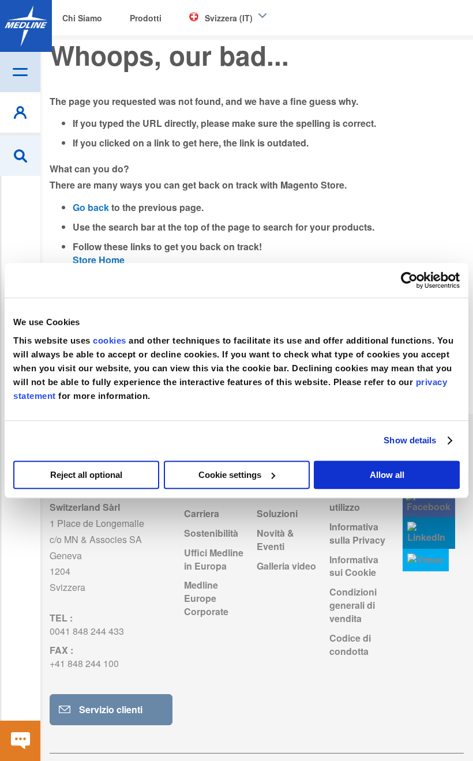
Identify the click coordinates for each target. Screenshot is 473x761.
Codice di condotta (350, 644)
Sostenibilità (211, 533)
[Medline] (26, 26)
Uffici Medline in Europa (213, 559)
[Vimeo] (426, 560)
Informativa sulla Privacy (357, 533)
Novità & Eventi (275, 539)
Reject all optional (86, 475)
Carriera (201, 513)
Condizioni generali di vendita (353, 605)
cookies (111, 340)
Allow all (387, 475)
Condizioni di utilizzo (358, 500)
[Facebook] (429, 502)
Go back (91, 207)
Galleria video (286, 565)
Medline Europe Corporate (206, 598)
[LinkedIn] (429, 533)
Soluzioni (277, 513)
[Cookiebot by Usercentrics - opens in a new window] (409, 280)
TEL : (87, 624)
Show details (410, 440)
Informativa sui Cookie (353, 566)
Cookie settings (229, 475)
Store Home (99, 259)
